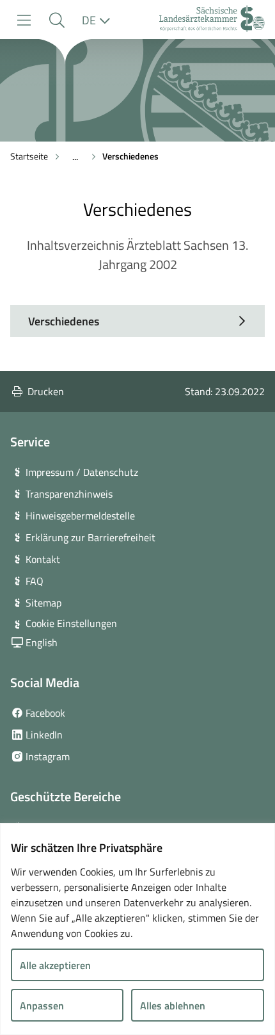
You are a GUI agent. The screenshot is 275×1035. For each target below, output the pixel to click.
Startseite (29, 156)
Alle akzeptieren (55, 965)
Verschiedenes (130, 156)
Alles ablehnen (172, 1005)
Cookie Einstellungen (71, 623)
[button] (56, 20)
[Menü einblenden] (24, 20)
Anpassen (42, 1005)
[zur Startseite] (212, 20)
